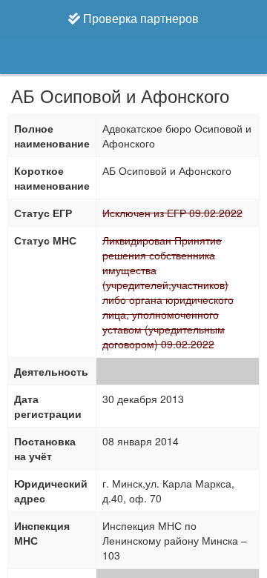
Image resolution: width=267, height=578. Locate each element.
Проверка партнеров (139, 18)
